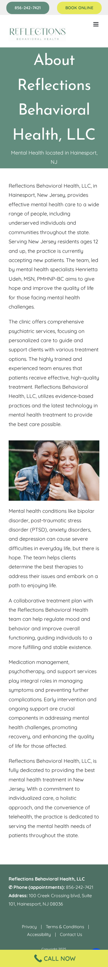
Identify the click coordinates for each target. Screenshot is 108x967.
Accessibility (39, 934)
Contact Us (71, 934)
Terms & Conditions (65, 926)
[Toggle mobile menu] (96, 24)
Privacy (29, 926)
